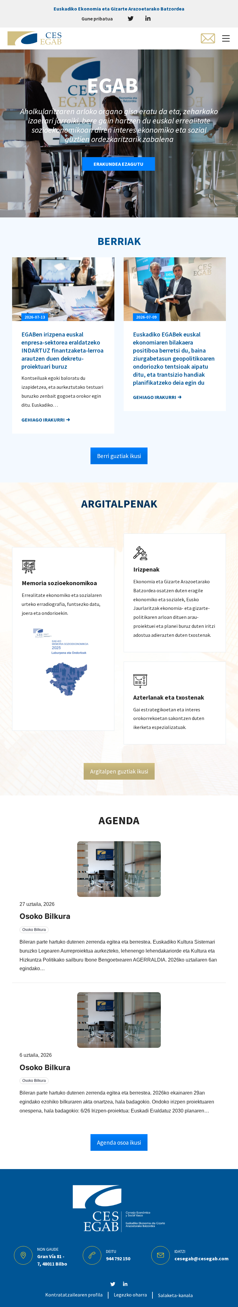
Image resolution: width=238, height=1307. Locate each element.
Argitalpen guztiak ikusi (119, 771)
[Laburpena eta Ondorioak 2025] (63, 671)
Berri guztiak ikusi (119, 456)
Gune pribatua (97, 18)
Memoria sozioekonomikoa (59, 583)
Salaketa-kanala (175, 1295)
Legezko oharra (130, 1295)
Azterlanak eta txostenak (168, 697)
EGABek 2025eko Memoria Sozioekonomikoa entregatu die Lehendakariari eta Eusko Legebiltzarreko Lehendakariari (174, 346)
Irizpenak (146, 569)
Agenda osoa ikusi (119, 1142)
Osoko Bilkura (45, 916)
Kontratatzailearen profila (74, 1295)
